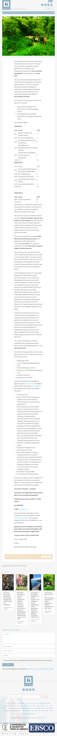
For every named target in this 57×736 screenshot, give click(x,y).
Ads (30, 705)
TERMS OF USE (24, 713)
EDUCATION (17, 565)
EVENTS (18, 703)
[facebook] (42, 5)
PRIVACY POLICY (32, 713)
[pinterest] (48, 5)
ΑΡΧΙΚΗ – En (51, 710)
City (47, 705)
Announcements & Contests (15, 710)
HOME (36, 710)
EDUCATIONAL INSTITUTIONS (44, 703)
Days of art (8, 703)
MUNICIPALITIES (24, 705)
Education (5, 708)
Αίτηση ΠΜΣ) (29, 383)
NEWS (33, 710)
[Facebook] (43, 556)
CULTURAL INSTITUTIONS (9, 705)
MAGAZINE (13, 703)
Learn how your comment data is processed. (40, 669)
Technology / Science (26, 710)
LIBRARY (23, 703)
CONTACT (34, 705)
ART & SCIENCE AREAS (43, 710)
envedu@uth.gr (36, 386)
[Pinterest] (46, 556)
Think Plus (44, 717)
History (43, 708)
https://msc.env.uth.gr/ (21, 518)
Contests (50, 705)
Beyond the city (6, 710)
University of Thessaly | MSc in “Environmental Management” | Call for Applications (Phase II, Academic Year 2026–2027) (49, 600)
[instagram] (45, 5)
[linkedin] (51, 5)
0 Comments (24, 565)
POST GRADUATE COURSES (31, 703)
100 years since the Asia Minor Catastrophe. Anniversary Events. (20, 708)
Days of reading (37, 708)
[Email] (49, 556)
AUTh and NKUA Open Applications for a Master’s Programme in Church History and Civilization (7, 599)
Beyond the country (50, 708)
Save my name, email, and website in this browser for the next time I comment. (28, 660)
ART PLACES (17, 705)
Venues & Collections (41, 705)
